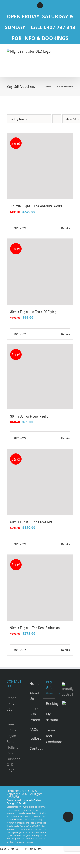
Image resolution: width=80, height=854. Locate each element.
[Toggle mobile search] (63, 52)
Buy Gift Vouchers (49, 687)
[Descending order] (56, 118)
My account (49, 717)
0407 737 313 (11, 709)
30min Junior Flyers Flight (29, 416)
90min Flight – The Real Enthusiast (35, 628)
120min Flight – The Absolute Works (36, 206)
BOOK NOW (9, 849)
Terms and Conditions (49, 736)
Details (65, 228)
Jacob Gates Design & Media (24, 801)
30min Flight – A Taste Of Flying (33, 312)
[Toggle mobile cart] (71, 57)
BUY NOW (19, 228)
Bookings (49, 703)
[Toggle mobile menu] (71, 52)
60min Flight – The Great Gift (31, 522)
